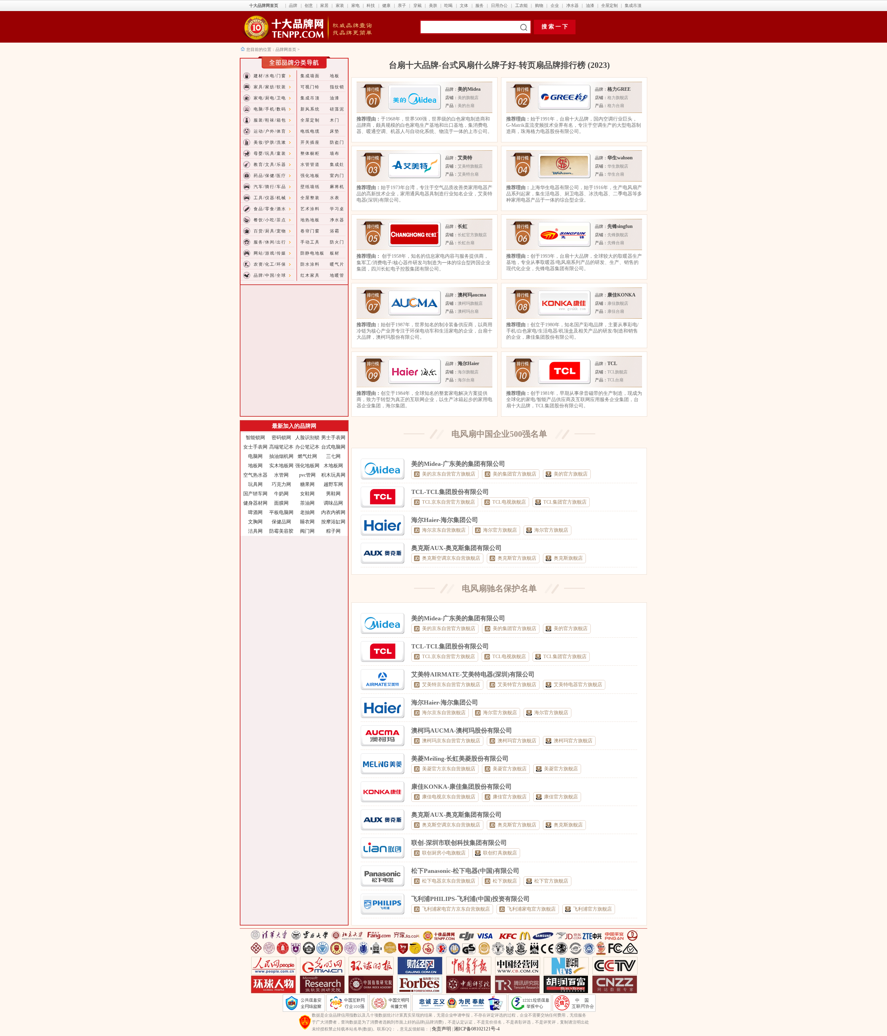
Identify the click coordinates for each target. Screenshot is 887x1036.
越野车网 (333, 484)
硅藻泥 (337, 109)
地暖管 (337, 275)
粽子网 (333, 531)
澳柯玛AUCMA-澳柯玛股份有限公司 (461, 730)
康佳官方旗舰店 (510, 796)
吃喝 (448, 5)
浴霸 (335, 231)
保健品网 (281, 521)
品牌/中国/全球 (270, 275)
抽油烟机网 (281, 456)
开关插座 (310, 142)
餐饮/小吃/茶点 (270, 220)
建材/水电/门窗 (270, 75)
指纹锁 (337, 87)
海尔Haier (468, 363)
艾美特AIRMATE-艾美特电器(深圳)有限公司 (473, 674)
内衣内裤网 (333, 512)
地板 (335, 75)
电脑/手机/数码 (270, 109)
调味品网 (333, 503)
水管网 (281, 475)
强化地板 (310, 175)
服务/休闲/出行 (270, 242)
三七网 (333, 456)
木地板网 (333, 465)
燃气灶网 (307, 456)
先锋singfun (620, 226)
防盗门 (337, 142)
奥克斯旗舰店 (568, 558)
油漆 (590, 5)
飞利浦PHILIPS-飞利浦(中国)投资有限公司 (470, 898)
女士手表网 (255, 447)
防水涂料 (310, 264)
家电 (355, 5)
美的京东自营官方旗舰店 (448, 474)
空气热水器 (255, 475)
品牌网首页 (286, 49)
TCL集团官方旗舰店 (565, 502)
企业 (555, 5)
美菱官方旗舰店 (510, 768)
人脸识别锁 (307, 437)
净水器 (572, 5)
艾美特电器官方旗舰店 (578, 684)
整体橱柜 (310, 153)
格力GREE (619, 89)
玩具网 (255, 484)
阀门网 (307, 531)
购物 (539, 5)
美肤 (433, 5)
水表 (335, 197)
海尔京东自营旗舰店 (444, 530)
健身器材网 (255, 503)
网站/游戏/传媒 (270, 253)
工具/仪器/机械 (270, 197)
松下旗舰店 (505, 881)
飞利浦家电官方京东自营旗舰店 (456, 909)
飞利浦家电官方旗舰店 (531, 909)
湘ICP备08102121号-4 (477, 1028)
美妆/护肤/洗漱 (270, 142)
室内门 (337, 175)
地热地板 (310, 220)
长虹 (462, 226)
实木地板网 (281, 465)
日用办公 (499, 5)
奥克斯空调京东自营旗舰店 (451, 558)
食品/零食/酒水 (270, 208)
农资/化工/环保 (270, 264)
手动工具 (310, 242)
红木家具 (310, 275)
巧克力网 (281, 484)
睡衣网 (307, 521)
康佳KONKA (621, 295)
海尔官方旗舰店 (500, 530)
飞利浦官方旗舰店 (592, 909)
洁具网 (255, 531)
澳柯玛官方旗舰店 (517, 740)
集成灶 (337, 164)
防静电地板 (312, 253)
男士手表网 (333, 437)
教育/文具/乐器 (270, 164)
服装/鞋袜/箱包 (270, 120)
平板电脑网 (281, 512)
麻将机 (337, 186)
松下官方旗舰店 (551, 881)
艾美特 (465, 157)
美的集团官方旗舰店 (514, 474)
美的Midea (469, 89)
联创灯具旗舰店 (500, 853)
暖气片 (337, 264)
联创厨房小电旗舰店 (444, 853)
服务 (479, 5)
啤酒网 (255, 512)
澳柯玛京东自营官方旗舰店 (451, 740)
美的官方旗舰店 (571, 474)
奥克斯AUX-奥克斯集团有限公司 (456, 547)
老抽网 (307, 512)
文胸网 (255, 521)
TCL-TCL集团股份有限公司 (450, 491)
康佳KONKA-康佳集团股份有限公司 (461, 786)
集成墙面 (310, 75)
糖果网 (307, 484)
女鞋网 (307, 493)
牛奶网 (281, 493)
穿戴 (417, 5)
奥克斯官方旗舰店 (517, 558)
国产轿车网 (255, 493)
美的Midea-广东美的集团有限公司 (458, 463)
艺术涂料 (310, 208)
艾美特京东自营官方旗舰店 (451, 684)
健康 (386, 5)
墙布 (335, 153)
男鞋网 (333, 493)
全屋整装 (310, 197)
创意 (309, 5)
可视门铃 (310, 87)
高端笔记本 (281, 447)
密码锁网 (281, 437)
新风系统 (310, 109)
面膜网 (281, 503)
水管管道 (310, 164)
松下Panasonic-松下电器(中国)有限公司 (465, 870)
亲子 (402, 5)
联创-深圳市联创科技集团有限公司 (459, 842)
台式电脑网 (333, 447)
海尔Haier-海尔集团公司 (444, 519)
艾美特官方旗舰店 (517, 684)
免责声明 (441, 1028)
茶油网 (307, 503)
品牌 (293, 5)
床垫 (335, 131)
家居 (324, 5)
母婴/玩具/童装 (270, 153)
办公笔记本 (307, 447)
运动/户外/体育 (270, 131)
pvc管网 (307, 475)
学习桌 (337, 208)
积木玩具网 (333, 475)
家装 (340, 5)
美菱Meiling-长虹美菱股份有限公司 (460, 758)
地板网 (255, 465)
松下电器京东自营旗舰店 (448, 881)
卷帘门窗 (310, 231)
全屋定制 (609, 5)
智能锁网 (255, 437)
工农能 (521, 5)
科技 (371, 5)
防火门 (337, 242)
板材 (335, 253)
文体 (464, 5)
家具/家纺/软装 (270, 87)
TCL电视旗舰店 (509, 502)
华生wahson (620, 157)
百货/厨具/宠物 (270, 231)
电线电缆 (310, 131)
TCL (612, 363)
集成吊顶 (633, 5)
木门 (335, 120)
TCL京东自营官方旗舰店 (448, 502)
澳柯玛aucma (472, 295)
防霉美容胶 (281, 531)
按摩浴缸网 (333, 521)
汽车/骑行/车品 (270, 186)
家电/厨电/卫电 (270, 98)
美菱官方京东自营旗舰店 (448, 768)
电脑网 (255, 456)
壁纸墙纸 (310, 186)
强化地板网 (307, 465)
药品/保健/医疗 (270, 175)
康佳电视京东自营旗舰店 (448, 796)
